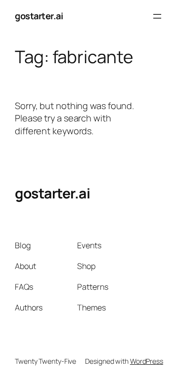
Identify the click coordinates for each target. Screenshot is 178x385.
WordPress (146, 361)
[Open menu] (157, 16)
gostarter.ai (39, 16)
